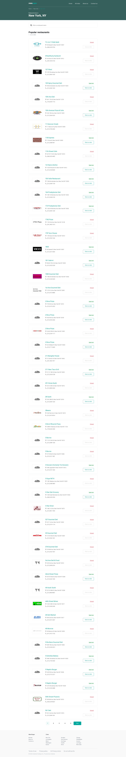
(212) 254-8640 (51, 170)
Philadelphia (79, 739)
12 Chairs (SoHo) (51, 165)
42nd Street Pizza (51, 574)
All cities (77, 3)
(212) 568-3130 (51, 197)
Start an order (88, 47)
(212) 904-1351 (51, 538)
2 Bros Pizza (49, 301)
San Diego (63, 741)
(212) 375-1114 (51, 524)
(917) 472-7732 (51, 633)
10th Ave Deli (50, 97)
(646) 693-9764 (51, 47)
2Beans (48, 410)
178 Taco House (51, 233)
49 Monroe (49, 628)
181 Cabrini (49, 260)
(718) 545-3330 (51, 429)
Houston (78, 741)
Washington (48, 742)
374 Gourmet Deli (51, 547)
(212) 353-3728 (51, 374)
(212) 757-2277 (51, 674)
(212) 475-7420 (51, 470)
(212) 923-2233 (51, 265)
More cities (78, 744)
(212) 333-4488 (51, 688)
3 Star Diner (49, 506)
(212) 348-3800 (51, 483)
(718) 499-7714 (51, 101)
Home (70, 3)
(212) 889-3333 (51, 388)
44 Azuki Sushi (50, 588)
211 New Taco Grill (52, 369)
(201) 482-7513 (51, 224)
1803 (47, 247)
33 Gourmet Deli (51, 533)
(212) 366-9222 (51, 115)
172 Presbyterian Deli (53, 206)
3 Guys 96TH (49, 478)
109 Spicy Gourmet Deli (53, 83)
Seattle (62, 742)
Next (77, 723)
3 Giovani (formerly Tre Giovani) (56, 465)
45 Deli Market (50, 615)
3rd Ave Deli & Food (52, 560)
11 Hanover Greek (51, 124)
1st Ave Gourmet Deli (52, 288)
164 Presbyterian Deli (53, 192)
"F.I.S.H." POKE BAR (52, 42)
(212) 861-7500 (51, 511)
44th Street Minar (51, 601)
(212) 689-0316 (51, 565)
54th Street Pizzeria (52, 697)
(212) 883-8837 (51, 592)
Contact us (94, 3)
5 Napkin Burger (51, 669)
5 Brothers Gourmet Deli (54, 642)
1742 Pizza (49, 219)
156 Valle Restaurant (52, 179)
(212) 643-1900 (51, 579)
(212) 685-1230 (51, 211)
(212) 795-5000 (51, 661)
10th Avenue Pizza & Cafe (54, 110)
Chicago (78, 737)
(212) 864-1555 (51, 74)
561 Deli (48, 710)
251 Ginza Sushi (51, 383)
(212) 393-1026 (51, 238)
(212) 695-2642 (51, 320)
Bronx (62, 744)
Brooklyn (63, 737)
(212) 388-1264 (51, 442)
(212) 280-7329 (51, 88)
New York (35, 8)
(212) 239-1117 (51, 333)
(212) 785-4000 (51, 129)
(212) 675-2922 (51, 306)
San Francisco (64, 739)
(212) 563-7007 (51, 551)
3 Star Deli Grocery (52, 492)
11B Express (49, 138)
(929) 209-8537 (51, 701)
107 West (48, 69)
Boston (47, 744)
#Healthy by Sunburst (53, 56)
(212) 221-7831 (51, 456)
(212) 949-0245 (51, 606)
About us (85, 3)
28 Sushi (48, 397)
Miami (47, 741)
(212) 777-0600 (51, 347)
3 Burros (48, 438)
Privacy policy (43, 751)
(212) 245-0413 (51, 647)
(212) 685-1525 (51, 401)
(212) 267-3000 (51, 251)
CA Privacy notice (55, 751)
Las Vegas (78, 742)
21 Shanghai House (52, 356)
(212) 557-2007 (51, 620)
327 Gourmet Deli (51, 519)
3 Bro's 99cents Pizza (53, 424)
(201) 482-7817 (51, 361)
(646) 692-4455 (51, 156)
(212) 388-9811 (51, 142)
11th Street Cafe (51, 151)
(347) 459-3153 (51, 61)
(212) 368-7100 (51, 183)
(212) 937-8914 (51, 415)
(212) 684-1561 (51, 715)
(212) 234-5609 (51, 279)
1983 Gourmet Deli (52, 274)
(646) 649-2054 (51, 497)
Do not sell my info (69, 751)
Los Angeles (48, 739)
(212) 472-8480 (51, 292)
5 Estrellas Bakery (51, 656)
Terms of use (32, 751)
